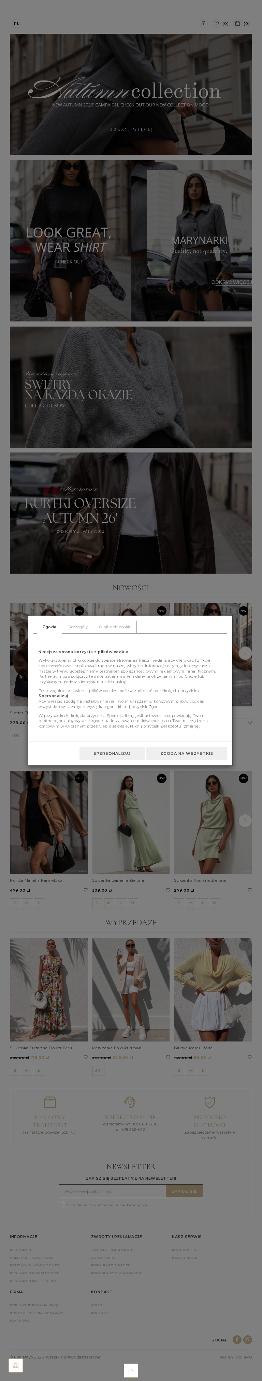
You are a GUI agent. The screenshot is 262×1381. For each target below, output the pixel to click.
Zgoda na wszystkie (186, 753)
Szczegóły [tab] (78, 626)
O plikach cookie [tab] (115, 626)
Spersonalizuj (112, 753)
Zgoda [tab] (49, 626)
